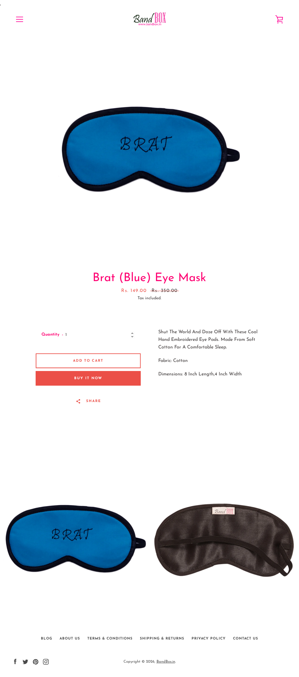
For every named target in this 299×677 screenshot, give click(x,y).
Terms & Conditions (110, 638)
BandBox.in (166, 662)
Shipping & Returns (162, 638)
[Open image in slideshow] (149, 149)
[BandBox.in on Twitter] (25, 661)
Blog (46, 638)
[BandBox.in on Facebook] (15, 661)
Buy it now (88, 378)
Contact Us (245, 638)
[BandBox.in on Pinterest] (36, 661)
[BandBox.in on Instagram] (46, 661)
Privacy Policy (209, 638)
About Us (70, 638)
